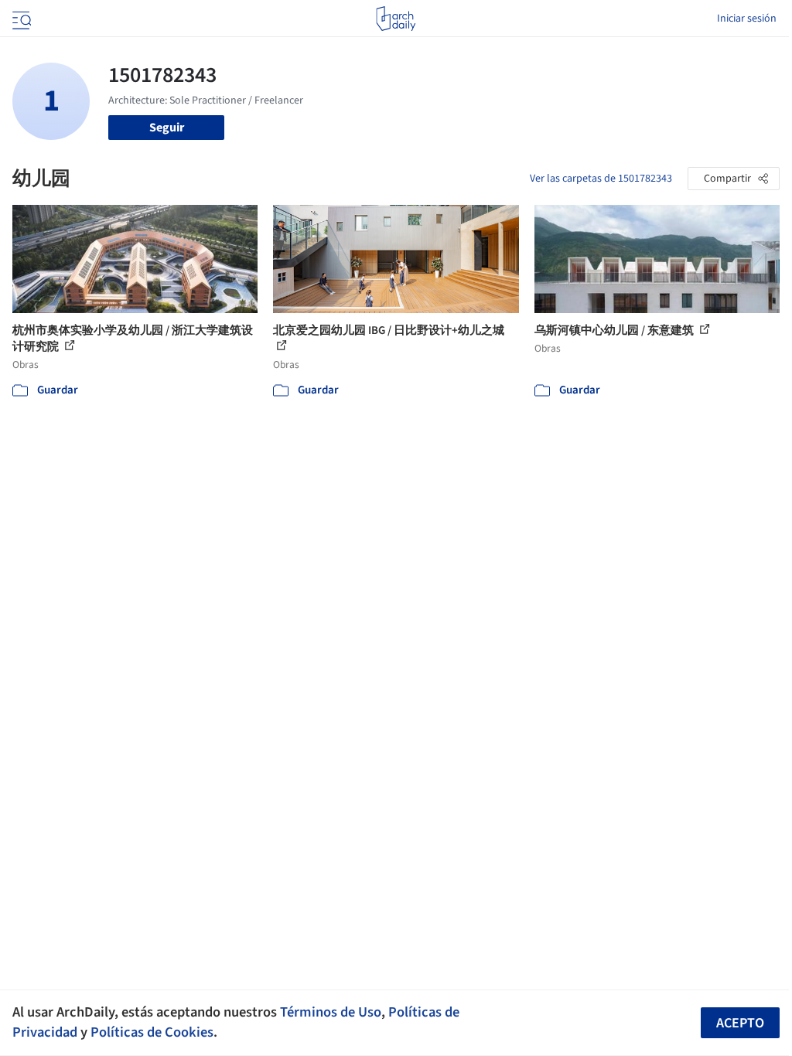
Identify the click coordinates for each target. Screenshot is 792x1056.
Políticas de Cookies (151, 1032)
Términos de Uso (330, 1012)
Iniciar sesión (747, 18)
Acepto (740, 1023)
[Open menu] (20, 18)
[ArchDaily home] (395, 18)
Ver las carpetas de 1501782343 (601, 178)
